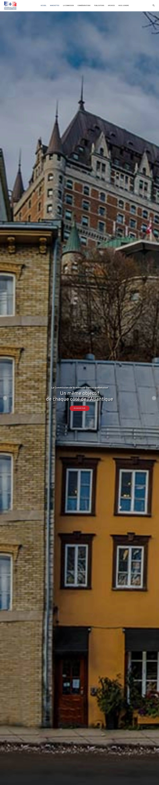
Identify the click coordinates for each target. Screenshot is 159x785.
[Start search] (154, 5)
